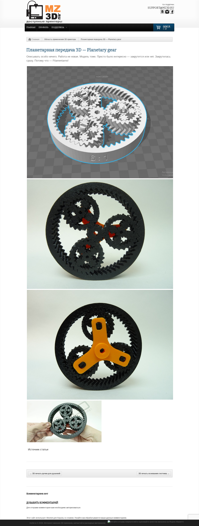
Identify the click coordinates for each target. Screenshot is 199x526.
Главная (30, 27)
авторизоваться (73, 508)
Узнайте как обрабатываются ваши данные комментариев (100, 518)
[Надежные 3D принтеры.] (52, 11)
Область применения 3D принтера (60, 39)
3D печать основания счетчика (154, 473)
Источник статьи (38, 449)
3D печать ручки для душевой (45, 473)
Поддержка (57, 27)
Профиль (43, 27)
